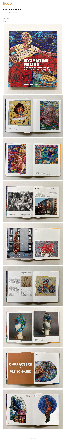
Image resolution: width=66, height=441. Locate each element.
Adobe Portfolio (34, 438)
